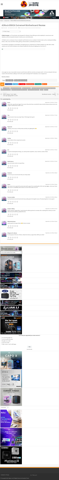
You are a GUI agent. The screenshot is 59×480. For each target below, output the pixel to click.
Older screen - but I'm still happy (9, 344)
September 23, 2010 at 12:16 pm (51, 161)
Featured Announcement (30, 27)
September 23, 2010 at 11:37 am (51, 115)
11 (22, 80)
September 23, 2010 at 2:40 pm (51, 197)
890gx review (6, 88)
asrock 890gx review (6, 89)
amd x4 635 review (26, 88)
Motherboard (38, 27)
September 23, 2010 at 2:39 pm (51, 184)
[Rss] (31, 475)
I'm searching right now (7, 337)
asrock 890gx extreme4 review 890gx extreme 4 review (43, 88)
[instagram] (36, 475)
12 (24, 80)
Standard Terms (25, 478)
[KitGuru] (29, 4)
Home (1, 20)
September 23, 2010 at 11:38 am (51, 138)
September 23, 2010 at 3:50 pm (51, 232)
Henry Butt (5, 27)
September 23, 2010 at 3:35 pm (51, 221)
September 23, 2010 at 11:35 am (51, 102)
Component (6, 20)
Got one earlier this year (7, 339)
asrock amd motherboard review (19, 89)
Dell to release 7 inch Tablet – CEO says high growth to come (10, 94)
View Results (29, 349)
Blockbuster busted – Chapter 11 (49, 94)
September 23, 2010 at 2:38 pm (51, 172)
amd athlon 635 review (16, 88)
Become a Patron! (5, 76)
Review (46, 89)
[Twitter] (33, 475)
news (42, 89)
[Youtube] (35, 475)
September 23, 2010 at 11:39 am (51, 149)
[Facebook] (32, 475)
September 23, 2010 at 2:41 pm (51, 208)
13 (26, 80)
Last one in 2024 (5, 342)
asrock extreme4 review (34, 89)
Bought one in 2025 (6, 341)
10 (19, 80)
